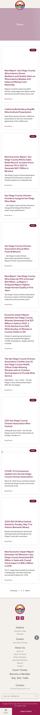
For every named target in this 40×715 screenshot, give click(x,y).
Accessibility (17, 706)
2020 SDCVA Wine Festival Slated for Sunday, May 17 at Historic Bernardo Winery (18, 524)
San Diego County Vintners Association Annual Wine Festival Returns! (18, 249)
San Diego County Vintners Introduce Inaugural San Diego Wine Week (19, 198)
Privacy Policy (33, 704)
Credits (24, 706)
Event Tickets (20, 670)
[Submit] (35, 696)
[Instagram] (22, 618)
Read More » (9, 99)
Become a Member (20, 674)
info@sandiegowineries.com (20, 688)
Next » (27, 591)
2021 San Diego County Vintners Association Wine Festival (17, 423)
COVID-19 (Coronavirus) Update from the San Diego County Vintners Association (19, 474)
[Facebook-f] (17, 618)
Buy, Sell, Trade (20, 678)
